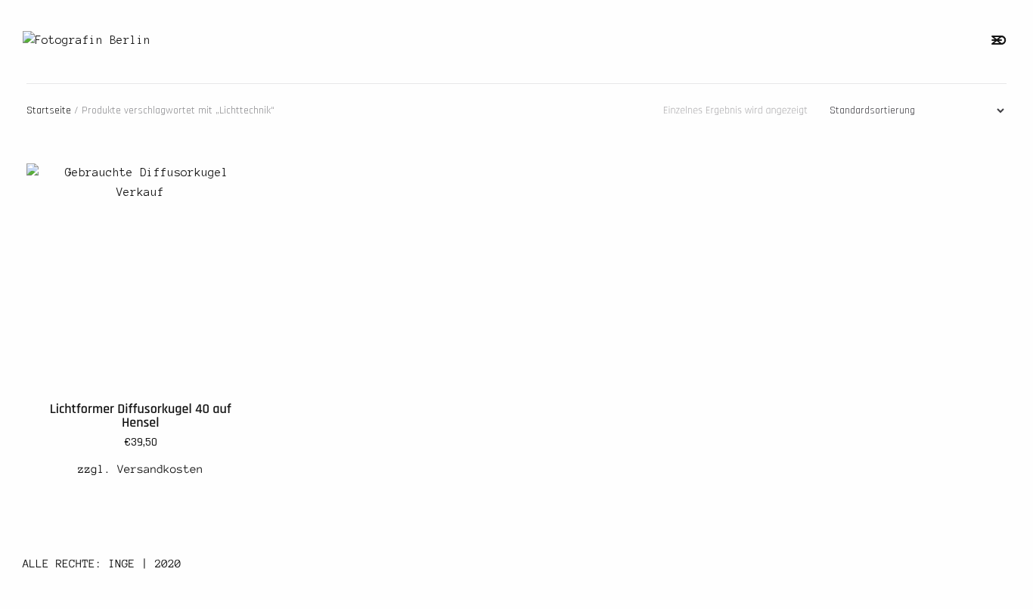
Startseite (48, 110)
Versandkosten (160, 469)
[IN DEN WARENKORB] (228, 191)
